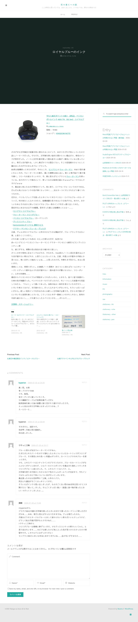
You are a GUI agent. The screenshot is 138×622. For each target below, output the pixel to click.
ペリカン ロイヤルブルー (23, 218)
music (105, 284)
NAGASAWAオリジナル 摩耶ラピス (28, 225)
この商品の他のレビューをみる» (56, 126)
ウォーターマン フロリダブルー (26, 214)
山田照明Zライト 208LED (112, 163)
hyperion (22, 382)
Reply (84, 382)
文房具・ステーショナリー (22, 304)
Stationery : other (109, 314)
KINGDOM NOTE (63, 133)
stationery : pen (108, 319)
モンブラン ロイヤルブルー (24, 211)
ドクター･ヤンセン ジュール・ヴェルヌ (29, 228)
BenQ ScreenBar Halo (111, 195)
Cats (104, 274)
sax (104, 299)
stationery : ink (68, 48)
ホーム (62, 14)
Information (107, 279)
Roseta (120, 609)
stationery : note (109, 309)
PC (104, 289)
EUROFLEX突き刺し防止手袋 (113, 212)
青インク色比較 (67, 330)
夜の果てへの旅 (69, 4)
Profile (74, 14)
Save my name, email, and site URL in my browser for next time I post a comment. (41, 588)
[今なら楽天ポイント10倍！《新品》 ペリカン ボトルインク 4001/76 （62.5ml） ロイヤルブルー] (28, 129)
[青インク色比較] (73, 321)
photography (107, 294)
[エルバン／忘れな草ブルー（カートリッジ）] (49, 325)
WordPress (129, 609)
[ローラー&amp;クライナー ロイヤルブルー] (24, 325)
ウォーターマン (66, 169)
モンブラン (53, 169)
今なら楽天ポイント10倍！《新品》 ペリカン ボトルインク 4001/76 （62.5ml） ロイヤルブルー (65, 119)
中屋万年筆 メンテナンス (112, 176)
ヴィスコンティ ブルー (22, 221)
